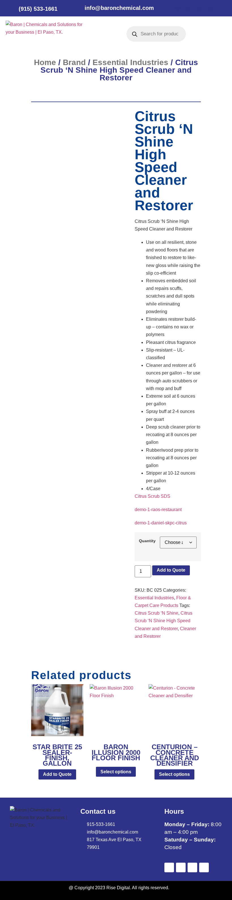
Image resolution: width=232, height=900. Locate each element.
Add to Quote (171, 570)
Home (45, 62)
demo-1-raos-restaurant (158, 509)
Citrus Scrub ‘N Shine (156, 613)
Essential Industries (130, 62)
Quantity (147, 541)
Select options (115, 771)
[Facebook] (177, 8)
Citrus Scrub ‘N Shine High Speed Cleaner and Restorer (163, 621)
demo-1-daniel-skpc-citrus (161, 522)
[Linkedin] (199, 8)
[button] (101, 34)
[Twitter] (188, 8)
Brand (74, 62)
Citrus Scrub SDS (152, 496)
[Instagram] (210, 8)
